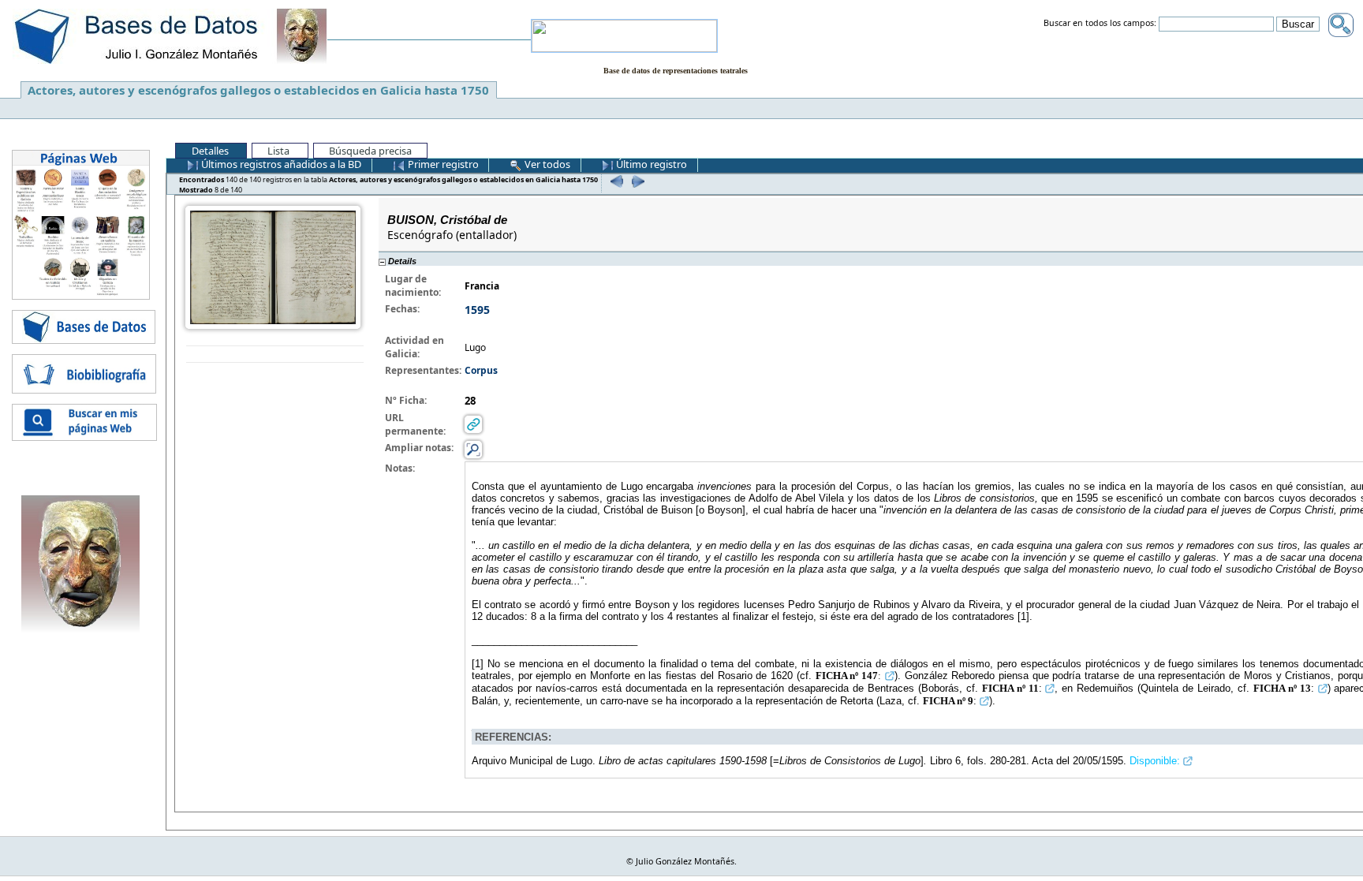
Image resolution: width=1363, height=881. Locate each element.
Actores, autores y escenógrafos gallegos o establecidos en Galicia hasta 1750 (258, 90)
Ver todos (546, 164)
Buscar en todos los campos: (1100, 23)
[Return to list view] (275, 354)
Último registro (650, 164)
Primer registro (442, 164)
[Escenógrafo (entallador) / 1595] (272, 266)
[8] (636, 181)
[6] (615, 181)
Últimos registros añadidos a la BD (280, 164)
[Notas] (473, 449)
